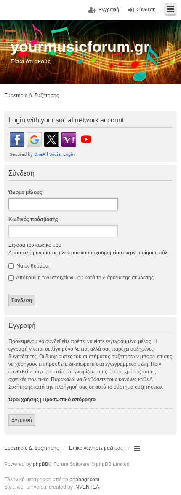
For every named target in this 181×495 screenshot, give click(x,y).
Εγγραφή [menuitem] (108, 10)
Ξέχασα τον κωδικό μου (34, 245)
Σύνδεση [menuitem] (146, 10)
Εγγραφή (21, 420)
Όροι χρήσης (23, 400)
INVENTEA (86, 487)
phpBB (40, 464)
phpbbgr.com (84, 479)
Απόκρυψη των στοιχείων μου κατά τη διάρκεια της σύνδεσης (84, 278)
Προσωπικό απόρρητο (69, 400)
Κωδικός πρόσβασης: (34, 219)
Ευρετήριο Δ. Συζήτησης (31, 448)
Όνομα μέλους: (26, 192)
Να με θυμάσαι (32, 266)
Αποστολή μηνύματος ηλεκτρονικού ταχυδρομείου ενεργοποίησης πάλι (88, 253)
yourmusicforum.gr (80, 46)
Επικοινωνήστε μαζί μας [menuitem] (96, 448)
